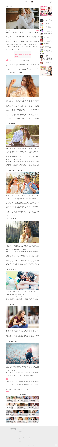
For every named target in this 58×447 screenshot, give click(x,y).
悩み (39, 3)
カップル (36, 3)
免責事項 (20, 432)
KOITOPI (7, 6)
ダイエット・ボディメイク (20, 3)
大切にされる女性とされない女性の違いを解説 (23, 54)
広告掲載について (21, 434)
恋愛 (14, 3)
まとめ (17, 56)
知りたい (43, 3)
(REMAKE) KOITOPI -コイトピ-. (30, 445)
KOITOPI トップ (21, 428)
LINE (33, 3)
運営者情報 (20, 431)
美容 (26, 3)
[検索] (16, 1)
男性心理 (29, 3)
